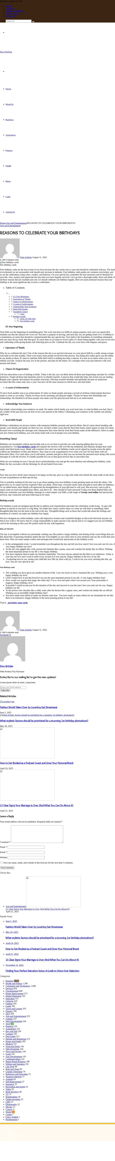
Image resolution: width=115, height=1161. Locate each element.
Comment (5, 842)
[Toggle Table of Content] (8, 294)
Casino (9, 1114)
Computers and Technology (18, 986)
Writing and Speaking (15, 1064)
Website (3, 857)
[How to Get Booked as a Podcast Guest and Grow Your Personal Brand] (27, 757)
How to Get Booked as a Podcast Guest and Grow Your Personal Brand (36, 763)
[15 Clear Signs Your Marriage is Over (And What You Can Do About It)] (27, 800)
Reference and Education (17, 1074)
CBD (8, 1102)
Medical (9, 1044)
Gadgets (9, 1034)
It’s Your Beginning (21, 296)
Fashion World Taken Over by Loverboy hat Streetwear (28, 707)
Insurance (10, 1084)
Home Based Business (16, 1061)
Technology (11, 135)
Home (8, 6)
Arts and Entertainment (16, 223)
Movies (9, 1107)
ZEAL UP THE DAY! (28, 319)
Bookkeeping (12, 1119)
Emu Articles (26, 257)
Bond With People (20, 309)
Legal (8, 1054)
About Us (10, 8)
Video (8, 1089)
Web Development (14, 1021)
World (8, 1112)
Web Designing (12, 1049)
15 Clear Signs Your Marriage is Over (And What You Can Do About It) (36, 805)
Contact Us (11, 16)
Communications (13, 1059)
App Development (14, 1056)
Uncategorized (12, 991)
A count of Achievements (23, 304)
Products (9, 1026)
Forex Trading (12, 1117)
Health (8, 166)
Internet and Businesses (16, 1039)
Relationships (12, 1097)
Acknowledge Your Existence (24, 307)
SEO (8, 1014)
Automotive (11, 1029)
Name (3, 847)
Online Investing (13, 1099)
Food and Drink (13, 1046)
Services (9, 988)
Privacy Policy (12, 13)
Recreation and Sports (15, 1087)
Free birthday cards (27, 321)
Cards (22, 314)
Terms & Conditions (15, 11)
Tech (8, 1024)
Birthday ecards (19, 316)
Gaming (9, 1019)
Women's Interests (14, 1076)
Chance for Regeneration (23, 301)
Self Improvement (13, 1082)
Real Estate (11, 1036)
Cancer (9, 1109)
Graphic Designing (14, 1071)
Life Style (10, 1066)
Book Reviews (12, 1092)
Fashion (9, 1003)
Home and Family (14, 1041)
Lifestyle (9, 1001)
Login (8, 196)
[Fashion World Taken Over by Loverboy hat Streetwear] (7, 701)
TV (7, 1094)
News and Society (14, 1051)
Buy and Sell (11, 1031)
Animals (9, 1079)
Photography (11, 1104)
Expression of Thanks (21, 299)
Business (10, 119)
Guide (8, 1006)
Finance (9, 150)
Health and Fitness (14, 983)
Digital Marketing (13, 996)
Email (3, 852)
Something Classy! (20, 312)
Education (10, 998)
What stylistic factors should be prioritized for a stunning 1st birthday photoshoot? (44, 720)
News (8, 181)
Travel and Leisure (14, 1008)
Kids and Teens (12, 1069)
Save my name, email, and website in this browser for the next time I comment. (38, 863)
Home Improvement (14, 993)
